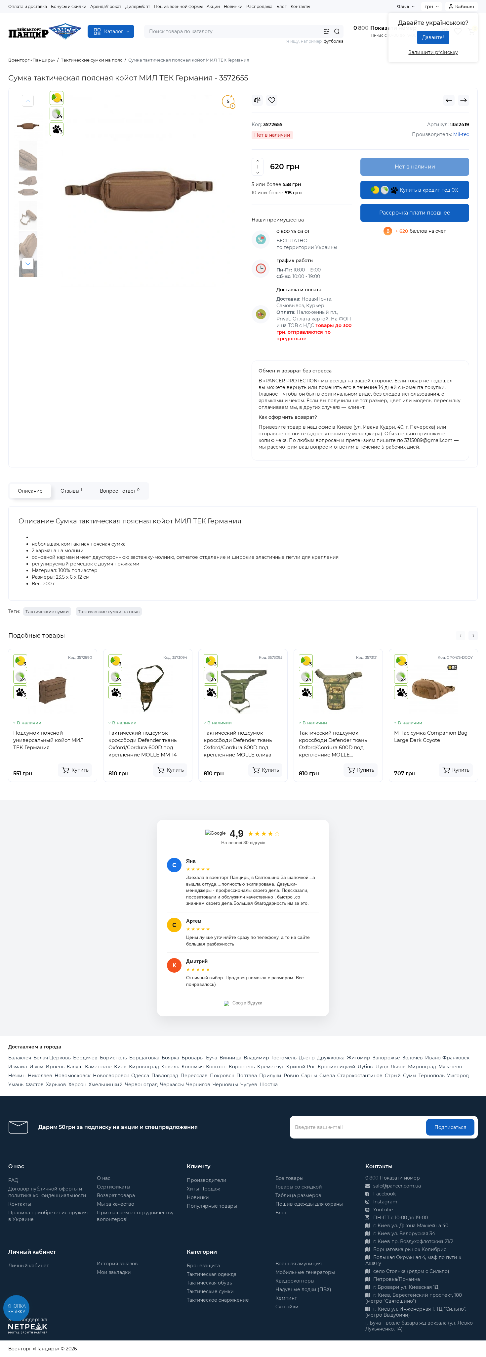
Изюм (36, 1067)
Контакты (300, 6)
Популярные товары (212, 1206)
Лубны (366, 1067)
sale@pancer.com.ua (396, 1186)
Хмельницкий (106, 1085)
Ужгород (458, 1076)
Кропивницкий (336, 1067)
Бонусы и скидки (68, 6)
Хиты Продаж (203, 1189)
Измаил (17, 1067)
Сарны (309, 1076)
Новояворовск (111, 1076)
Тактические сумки (47, 611)
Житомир (358, 1058)
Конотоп (216, 1067)
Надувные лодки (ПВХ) (303, 1289)
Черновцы (225, 1085)
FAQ (13, 1180)
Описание (30, 491)
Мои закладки (114, 1272)
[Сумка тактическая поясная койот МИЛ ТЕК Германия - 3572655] (139, 191)
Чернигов (198, 1085)
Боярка (170, 1058)
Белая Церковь (52, 1058)
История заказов (117, 1264)
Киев (120, 1067)
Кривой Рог (300, 1067)
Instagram (384, 1202)
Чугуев (248, 1085)
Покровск (222, 1076)
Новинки (233, 6)
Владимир (256, 1058)
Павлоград (164, 1076)
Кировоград (144, 1067)
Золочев (412, 1058)
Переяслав (194, 1076)
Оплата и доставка (27, 6)
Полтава (246, 1076)
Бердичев (85, 1058)
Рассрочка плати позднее (414, 213)
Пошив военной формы (178, 6)
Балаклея (19, 1058)
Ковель (170, 1067)
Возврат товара (116, 1195)
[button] (28, 263)
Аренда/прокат (105, 6)
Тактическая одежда (211, 1274)
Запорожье (386, 1058)
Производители (206, 1180)
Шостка (269, 1085)
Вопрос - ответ (120, 491)
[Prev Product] (449, 100)
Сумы (409, 1076)
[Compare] (257, 100)
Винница (230, 1058)
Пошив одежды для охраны (309, 1204)
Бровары (193, 1058)
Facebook (384, 1194)
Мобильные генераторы (305, 1272)
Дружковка (330, 1058)
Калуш (75, 1067)
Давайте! (433, 37)
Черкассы (172, 1085)
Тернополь (432, 1076)
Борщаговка (144, 1058)
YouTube (382, 1210)
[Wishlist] (271, 100)
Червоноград (141, 1085)
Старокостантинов (360, 1076)
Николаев (40, 1076)
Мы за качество (115, 1204)
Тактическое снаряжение (218, 1300)
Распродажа (259, 6)
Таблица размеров (298, 1195)
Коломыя (193, 1067)
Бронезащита (203, 1266)
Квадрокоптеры (294, 1281)
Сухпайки (287, 1307)
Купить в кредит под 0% (428, 190)
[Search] (337, 31)
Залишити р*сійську (433, 52)
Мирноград (422, 1067)
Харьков (56, 1085)
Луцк (382, 1067)
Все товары (289, 1178)
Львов (398, 1067)
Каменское (98, 1067)
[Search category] (326, 31)
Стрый (393, 1076)
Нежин (16, 1076)
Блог (281, 6)
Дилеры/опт (137, 6)
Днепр (307, 1058)
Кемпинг (286, 1298)
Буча (211, 1058)
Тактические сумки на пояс (109, 611)
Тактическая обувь (209, 1283)
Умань (15, 1085)
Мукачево (450, 1067)
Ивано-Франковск (447, 1058)
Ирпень (55, 1067)
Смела (327, 1076)
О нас (103, 1178)
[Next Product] (463, 100)
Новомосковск (73, 1076)
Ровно (291, 1076)
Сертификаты (113, 1187)
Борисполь (113, 1058)
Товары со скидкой (298, 1187)
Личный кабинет (28, 1266)
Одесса (140, 1076)
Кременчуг (270, 1067)
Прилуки (270, 1076)
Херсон (77, 1085)
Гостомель (284, 1058)
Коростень (242, 1067)
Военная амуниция (298, 1264)
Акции (213, 6)
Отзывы (71, 491)
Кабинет (464, 6)
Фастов (35, 1085)
